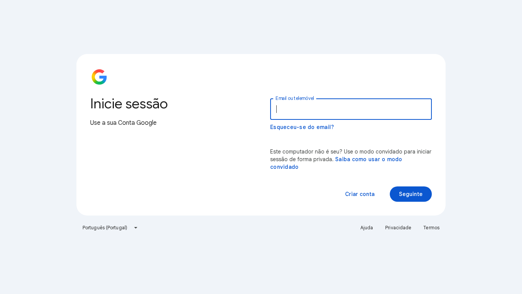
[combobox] (110, 228)
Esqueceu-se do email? (302, 127)
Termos (431, 227)
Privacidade (398, 227)
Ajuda (366, 227)
